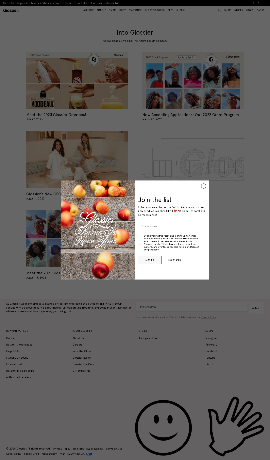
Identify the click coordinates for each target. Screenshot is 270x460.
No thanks (174, 259)
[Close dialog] (203, 186)
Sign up (149, 259)
